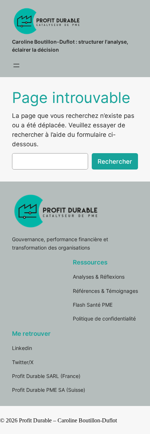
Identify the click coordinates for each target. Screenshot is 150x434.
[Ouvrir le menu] (16, 65)
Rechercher (115, 161)
